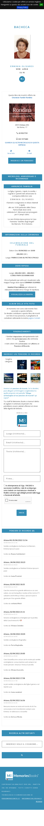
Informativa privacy (32, 798)
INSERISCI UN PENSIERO (22, 161)
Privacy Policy (22, 7)
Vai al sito (11, 153)
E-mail (29, 153)
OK (41, 4)
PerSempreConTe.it (11, 798)
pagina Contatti (34, 318)
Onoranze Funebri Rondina (22, 97)
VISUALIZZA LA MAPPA (22, 294)
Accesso (39, 801)
